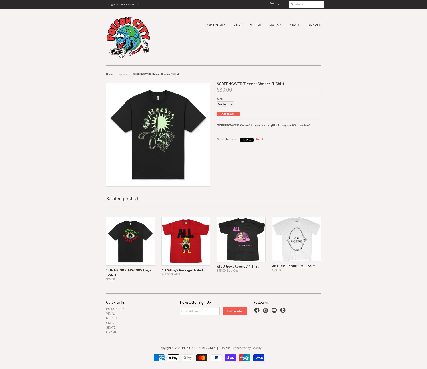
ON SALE (314, 25)
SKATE (295, 25)
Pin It (259, 139)
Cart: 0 (279, 4)
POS (222, 348)
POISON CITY (216, 25)
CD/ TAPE (276, 25)
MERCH (255, 25)
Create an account (130, 4)
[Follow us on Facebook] (257, 312)
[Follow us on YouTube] (275, 312)
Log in (112, 4)
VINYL (237, 25)
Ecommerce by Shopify (246, 348)
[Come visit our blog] (283, 312)
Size (220, 98)
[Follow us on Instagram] (266, 312)
